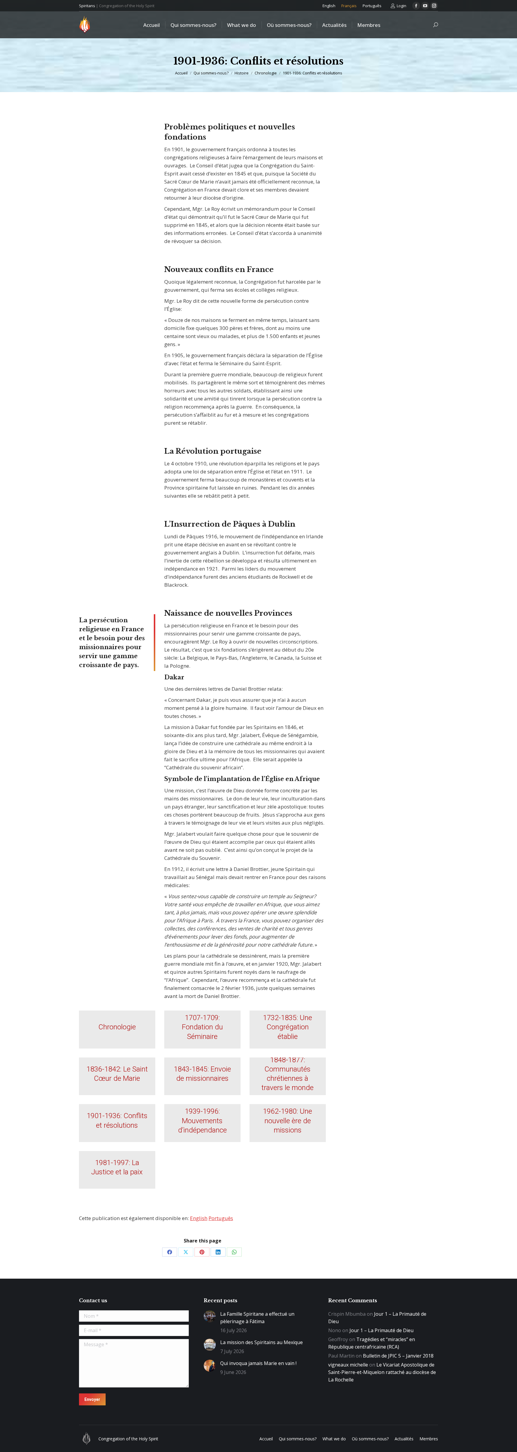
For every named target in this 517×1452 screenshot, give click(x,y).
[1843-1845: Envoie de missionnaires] (202, 1076)
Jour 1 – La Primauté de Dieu (381, 1330)
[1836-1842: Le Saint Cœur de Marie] (117, 1076)
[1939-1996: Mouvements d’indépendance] (202, 1123)
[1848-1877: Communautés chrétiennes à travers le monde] (288, 1076)
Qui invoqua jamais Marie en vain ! (258, 1363)
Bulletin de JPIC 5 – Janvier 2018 (398, 1355)
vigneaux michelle (348, 1364)
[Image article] (210, 1316)
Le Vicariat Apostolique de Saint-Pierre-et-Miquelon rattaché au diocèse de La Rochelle (382, 1372)
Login (401, 5)
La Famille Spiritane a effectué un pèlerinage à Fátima (257, 1318)
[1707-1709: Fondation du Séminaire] (202, 1030)
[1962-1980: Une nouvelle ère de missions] (288, 1123)
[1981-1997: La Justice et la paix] (117, 1170)
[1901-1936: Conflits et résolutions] (117, 1123)
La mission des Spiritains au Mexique (261, 1342)
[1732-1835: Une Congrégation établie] (288, 1030)
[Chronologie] (117, 1030)
